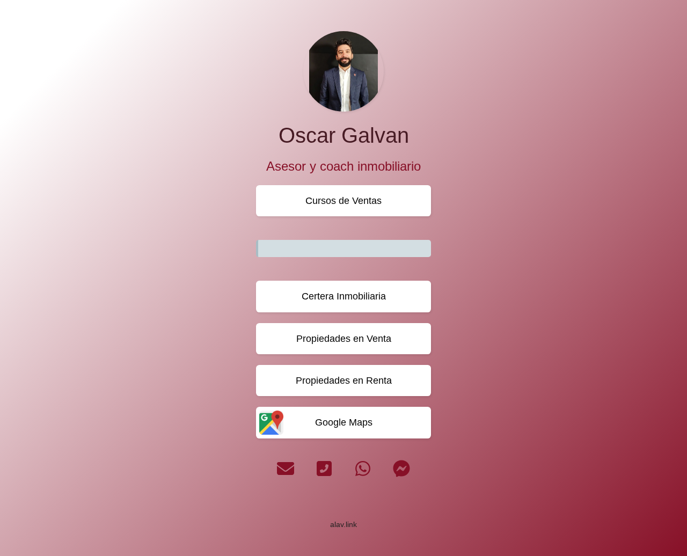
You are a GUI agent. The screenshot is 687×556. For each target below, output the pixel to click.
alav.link (343, 524)
